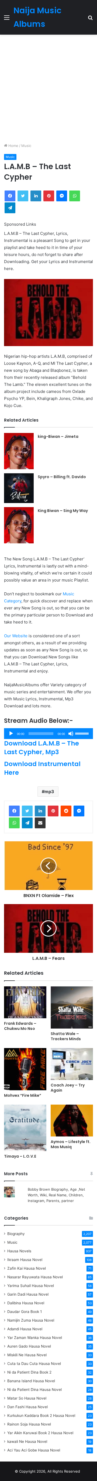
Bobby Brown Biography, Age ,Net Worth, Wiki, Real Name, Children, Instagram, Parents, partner (56, 1195)
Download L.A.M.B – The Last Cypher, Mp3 (41, 747)
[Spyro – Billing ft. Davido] (19, 488)
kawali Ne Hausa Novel (27, 1441)
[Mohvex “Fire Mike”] (25, 1069)
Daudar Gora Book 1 (24, 1311)
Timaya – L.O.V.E (20, 1156)
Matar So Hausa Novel (26, 1398)
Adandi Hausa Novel (24, 1329)
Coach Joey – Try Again (68, 1087)
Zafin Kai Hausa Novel (26, 1268)
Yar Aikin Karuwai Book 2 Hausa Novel (40, 1433)
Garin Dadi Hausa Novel (27, 1294)
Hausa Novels (19, 1251)
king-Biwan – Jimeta (58, 436)
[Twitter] (27, 811)
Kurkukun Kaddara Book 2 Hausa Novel (41, 1415)
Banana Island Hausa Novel (31, 1381)
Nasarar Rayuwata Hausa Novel (35, 1277)
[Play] (11, 733)
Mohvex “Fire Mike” (22, 1095)
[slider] (82, 733)
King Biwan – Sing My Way (63, 510)
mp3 (49, 791)
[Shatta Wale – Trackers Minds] (72, 1007)
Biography (16, 1234)
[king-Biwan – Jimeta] (19, 451)
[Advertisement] (48, 88)
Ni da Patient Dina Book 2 (29, 1372)
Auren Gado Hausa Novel (29, 1346)
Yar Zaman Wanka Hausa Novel (34, 1337)
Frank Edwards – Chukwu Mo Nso (20, 1026)
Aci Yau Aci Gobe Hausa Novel (33, 1450)
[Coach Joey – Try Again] (72, 1064)
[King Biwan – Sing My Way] (19, 525)
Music (26, 145)
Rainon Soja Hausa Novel (29, 1424)
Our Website (15, 635)
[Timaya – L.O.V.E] (25, 1128)
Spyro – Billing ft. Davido (62, 477)
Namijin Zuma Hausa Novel (30, 1320)
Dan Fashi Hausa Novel (27, 1407)
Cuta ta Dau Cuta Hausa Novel (34, 1363)
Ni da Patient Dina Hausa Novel (34, 1389)
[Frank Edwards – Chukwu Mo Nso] (25, 1002)
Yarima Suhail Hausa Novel (30, 1285)
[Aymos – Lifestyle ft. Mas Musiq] (72, 1121)
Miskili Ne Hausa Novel (27, 1355)
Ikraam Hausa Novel (24, 1259)
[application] (48, 733)
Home (12, 145)
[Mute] (71, 733)
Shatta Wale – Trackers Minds (66, 1036)
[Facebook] (14, 811)
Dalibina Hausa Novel (25, 1303)
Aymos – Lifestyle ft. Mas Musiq (71, 1144)
